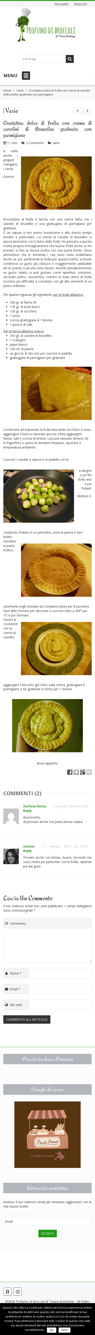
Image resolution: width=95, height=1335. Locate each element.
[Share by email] (89, 772)
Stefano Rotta (34, 806)
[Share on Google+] (82, 772)
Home (7, 90)
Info (64, 1330)
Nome (15, 973)
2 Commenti (35, 143)
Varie (20, 90)
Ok (51, 1330)
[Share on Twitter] (76, 772)
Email (15, 989)
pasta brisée (73, 250)
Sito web (16, 1005)
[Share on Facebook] (69, 772)
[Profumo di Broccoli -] (45, 28)
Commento (18, 923)
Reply (27, 811)
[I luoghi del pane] (47, 1134)
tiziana (28, 846)
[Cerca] (70, 59)
